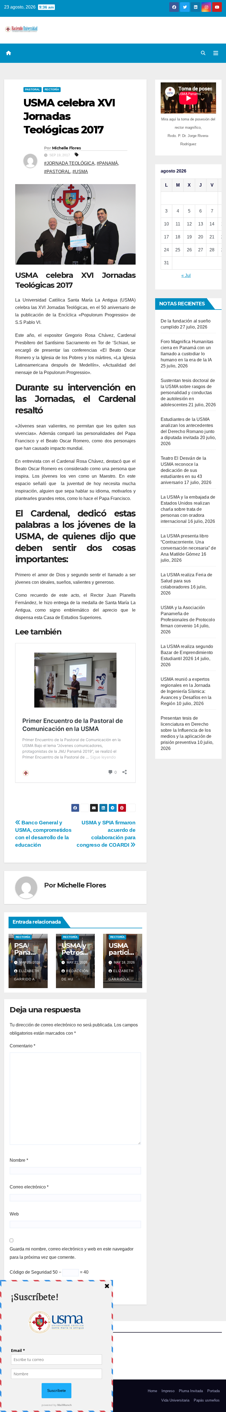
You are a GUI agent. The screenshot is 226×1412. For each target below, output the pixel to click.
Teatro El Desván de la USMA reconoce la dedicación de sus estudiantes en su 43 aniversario (183, 470)
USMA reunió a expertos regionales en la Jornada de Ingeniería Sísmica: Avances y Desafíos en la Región (186, 691)
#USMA (80, 171)
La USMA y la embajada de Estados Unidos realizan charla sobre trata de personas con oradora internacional (188, 509)
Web (14, 1214)
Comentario (22, 1045)
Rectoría (52, 89)
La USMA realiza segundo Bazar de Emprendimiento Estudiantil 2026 (187, 652)
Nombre (19, 1160)
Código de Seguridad (31, 1272)
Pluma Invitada (191, 1391)
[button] (203, 53)
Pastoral (32, 89)
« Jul (186, 275)
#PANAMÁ (107, 163)
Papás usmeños (207, 1400)
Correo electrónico (29, 1187)
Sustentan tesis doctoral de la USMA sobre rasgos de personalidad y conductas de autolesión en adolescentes (188, 392)
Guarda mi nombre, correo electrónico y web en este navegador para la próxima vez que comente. (71, 1253)
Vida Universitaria (175, 1400)
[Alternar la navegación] (216, 53)
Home (152, 1391)
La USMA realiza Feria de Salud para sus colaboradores (186, 580)
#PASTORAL (57, 171)
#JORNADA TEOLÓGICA (69, 163)
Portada (213, 1391)
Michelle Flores (66, 148)
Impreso (168, 1391)
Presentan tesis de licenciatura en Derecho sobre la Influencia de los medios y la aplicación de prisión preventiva (186, 730)
